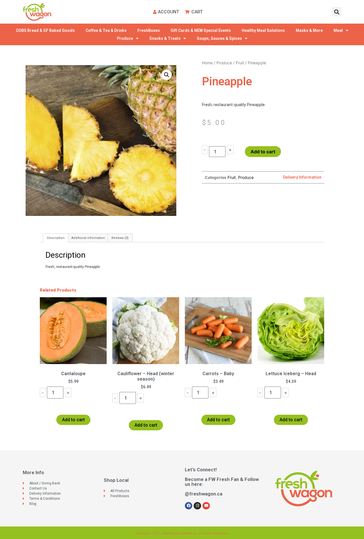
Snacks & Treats (165, 38)
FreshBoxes (148, 30)
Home (207, 62)
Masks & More (309, 30)
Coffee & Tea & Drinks (106, 30)
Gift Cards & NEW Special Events (201, 30)
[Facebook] (188, 505)
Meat (338, 30)
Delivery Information (302, 177)
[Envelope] (206, 505)
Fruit (240, 62)
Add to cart (263, 151)
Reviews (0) (120, 238)
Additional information (88, 238)
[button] (336, 11)
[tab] (56, 238)
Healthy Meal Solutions (263, 30)
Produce (125, 38)
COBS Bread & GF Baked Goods (45, 30)
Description (56, 238)
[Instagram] (197, 505)
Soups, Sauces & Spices (219, 38)
